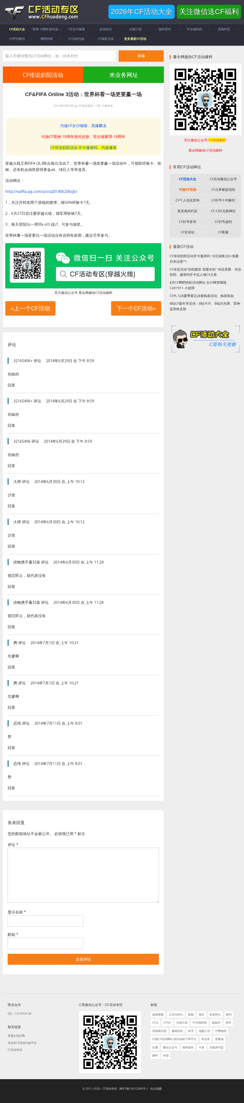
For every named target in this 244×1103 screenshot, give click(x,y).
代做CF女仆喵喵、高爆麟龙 (83, 125)
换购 (191, 1014)
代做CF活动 (187, 189)
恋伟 (17, 723)
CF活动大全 (187, 179)
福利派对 (188, 1047)
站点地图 (156, 1089)
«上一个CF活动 (30, 308)
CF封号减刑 (223, 221)
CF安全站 (187, 232)
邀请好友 (177, 1031)
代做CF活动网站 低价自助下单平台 (174, 1039)
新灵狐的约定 (188, 211)
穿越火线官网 (16, 1036)
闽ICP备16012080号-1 (133, 1089)
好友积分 (215, 1014)
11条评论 (107, 106)
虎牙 (228, 1023)
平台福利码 (200, 1023)
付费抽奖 (221, 1031)
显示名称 (17, 912)
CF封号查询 (187, 221)
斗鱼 (201, 1047)
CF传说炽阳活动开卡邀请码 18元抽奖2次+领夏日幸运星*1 (204, 259)
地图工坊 (204, 1031)
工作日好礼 (176, 1014)
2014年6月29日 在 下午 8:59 (70, 360)
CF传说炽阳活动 (43, 75)
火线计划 (182, 1023)
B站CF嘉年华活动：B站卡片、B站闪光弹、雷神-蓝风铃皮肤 (205, 306)
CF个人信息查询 (187, 200)
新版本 (216, 1023)
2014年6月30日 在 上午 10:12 (59, 481)
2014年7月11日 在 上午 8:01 (58, 723)
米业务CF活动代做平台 (22, 1043)
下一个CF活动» (136, 308)
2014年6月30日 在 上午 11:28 (78, 562)
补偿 (166, 1055)
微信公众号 (170, 1047)
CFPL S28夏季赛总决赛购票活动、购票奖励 (202, 295)
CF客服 (223, 232)
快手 (191, 1031)
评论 (13, 844)
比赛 (155, 1047)
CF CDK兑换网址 (223, 211)
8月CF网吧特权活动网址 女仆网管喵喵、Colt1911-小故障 (200, 285)
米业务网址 (123, 75)
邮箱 (13, 934)
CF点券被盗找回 (223, 189)
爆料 (155, 1055)
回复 (11, 385)
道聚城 (219, 1039)
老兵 (201, 1014)
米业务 (205, 1039)
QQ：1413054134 (19, 1013)
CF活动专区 (41, 12)
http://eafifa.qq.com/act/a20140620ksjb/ (41, 191)
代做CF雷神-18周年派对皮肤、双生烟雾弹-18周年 (83, 136)
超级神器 (158, 1014)
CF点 (155, 1023)
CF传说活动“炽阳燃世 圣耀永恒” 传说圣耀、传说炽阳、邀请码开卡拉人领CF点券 (205, 272)
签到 (229, 1014)
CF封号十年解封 (223, 200)
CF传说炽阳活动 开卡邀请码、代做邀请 (83, 147)
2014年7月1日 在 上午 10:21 (54, 642)
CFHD (167, 1023)
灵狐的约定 (216, 1047)
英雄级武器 (159, 1031)
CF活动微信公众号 (223, 179)
